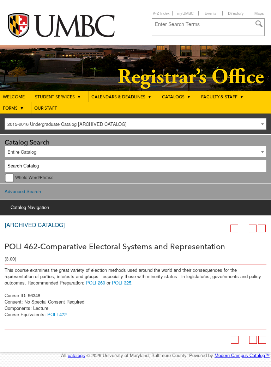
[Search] (260, 166)
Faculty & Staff (222, 97)
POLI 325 (121, 282)
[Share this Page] (243, 228)
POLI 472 (57, 314)
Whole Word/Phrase (34, 177)
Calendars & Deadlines (121, 97)
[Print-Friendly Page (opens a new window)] (253, 228)
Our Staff (45, 108)
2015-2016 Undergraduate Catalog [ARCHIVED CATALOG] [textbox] (67, 124)
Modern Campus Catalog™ (242, 355)
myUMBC (185, 13)
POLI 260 (95, 282)
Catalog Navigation (30, 207)
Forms (13, 108)
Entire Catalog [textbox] (21, 151)
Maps (259, 13)
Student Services (58, 97)
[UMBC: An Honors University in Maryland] (68, 25)
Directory (236, 13)
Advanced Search (23, 191)
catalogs (76, 355)
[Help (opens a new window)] (262, 228)
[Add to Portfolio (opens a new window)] (234, 228)
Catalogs (176, 97)
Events (211, 13)
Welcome (14, 97)
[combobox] (135, 124)
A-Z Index (161, 13)
